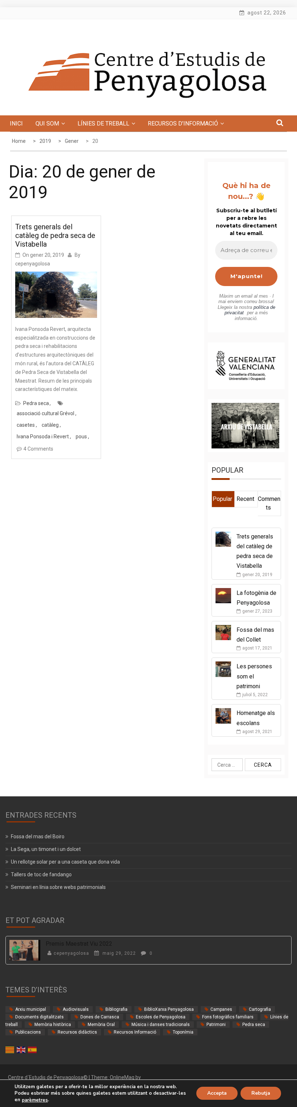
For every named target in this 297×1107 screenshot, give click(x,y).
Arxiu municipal (30, 1009)
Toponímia (183, 1032)
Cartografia (260, 1009)
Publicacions (28, 1032)
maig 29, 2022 (118, 953)
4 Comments (38, 449)
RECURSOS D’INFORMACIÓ (183, 123)
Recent (245, 498)
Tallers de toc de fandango (41, 874)
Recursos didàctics (77, 1032)
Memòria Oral (101, 1024)
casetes (26, 425)
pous (81, 436)
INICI (16, 123)
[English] (21, 1049)
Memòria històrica (52, 1024)
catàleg (50, 425)
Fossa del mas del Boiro (37, 836)
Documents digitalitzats (39, 1016)
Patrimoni (216, 1024)
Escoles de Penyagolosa (160, 1016)
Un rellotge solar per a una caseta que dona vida (65, 862)
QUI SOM (47, 123)
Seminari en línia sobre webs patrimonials (58, 887)
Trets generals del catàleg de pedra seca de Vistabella (55, 235)
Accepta (217, 1093)
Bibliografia (116, 1009)
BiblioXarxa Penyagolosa (169, 1009)
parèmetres (35, 1100)
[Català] (10, 1049)
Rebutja (260, 1093)
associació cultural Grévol (45, 413)
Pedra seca (36, 403)
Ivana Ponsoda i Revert (43, 436)
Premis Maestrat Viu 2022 (79, 943)
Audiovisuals (76, 1009)
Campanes (221, 1009)
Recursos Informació (135, 1032)
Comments (269, 503)
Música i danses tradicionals (160, 1024)
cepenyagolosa (32, 264)
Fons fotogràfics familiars (228, 1016)
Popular (222, 498)
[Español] (32, 1049)
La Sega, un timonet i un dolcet (46, 849)
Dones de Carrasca (99, 1016)
